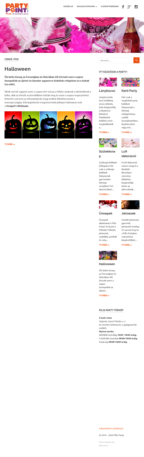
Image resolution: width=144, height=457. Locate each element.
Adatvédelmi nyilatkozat (111, 428)
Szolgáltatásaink (86, 6)
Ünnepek (105, 213)
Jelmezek (129, 213)
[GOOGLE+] (129, 7)
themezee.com (109, 442)
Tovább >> (9, 144)
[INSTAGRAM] (136, 7)
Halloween (17, 69)
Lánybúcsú (107, 91)
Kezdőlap (68, 6)
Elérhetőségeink (110, 6)
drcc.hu (105, 445)
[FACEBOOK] (123, 7)
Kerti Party (129, 91)
